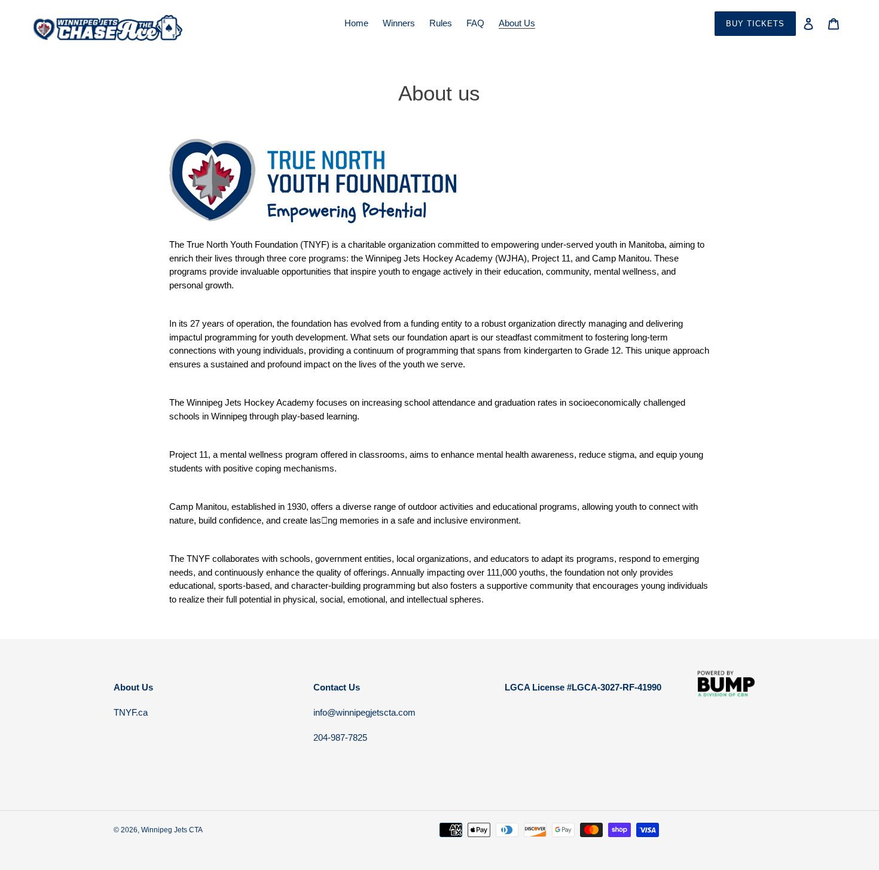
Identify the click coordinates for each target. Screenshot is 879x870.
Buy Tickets (755, 23)
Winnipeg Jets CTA (172, 830)
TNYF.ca (131, 712)
